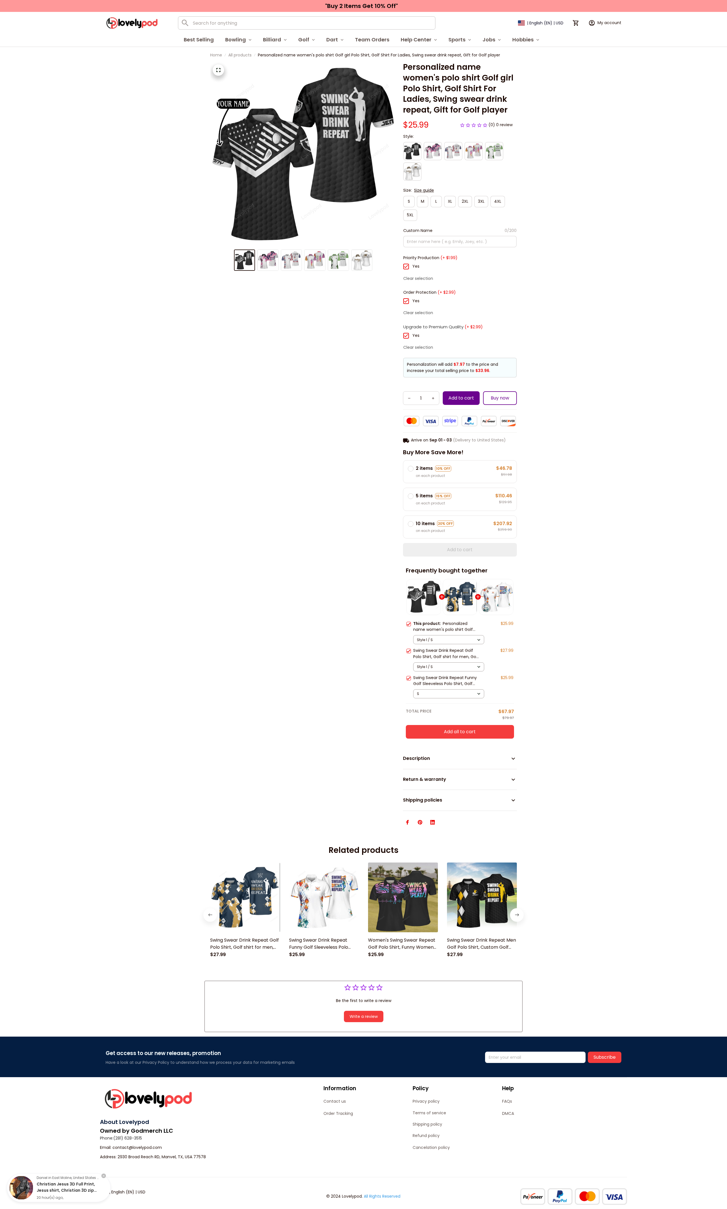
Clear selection (418, 278)
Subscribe (605, 1057)
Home (216, 55)
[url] (137, 1148)
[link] (21, 1188)
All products (240, 55)
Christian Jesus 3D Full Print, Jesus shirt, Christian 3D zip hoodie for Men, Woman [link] (66, 1190)
